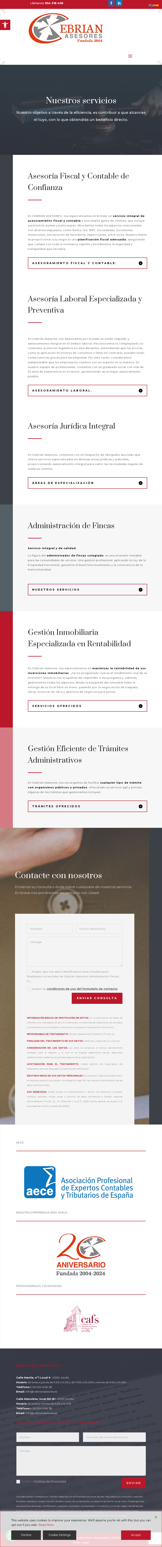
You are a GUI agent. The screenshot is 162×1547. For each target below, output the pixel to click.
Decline (26, 1535)
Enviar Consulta (97, 998)
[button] (5, 25)
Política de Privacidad (50, 1481)
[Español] (156, 5)
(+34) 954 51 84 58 (41, 1387)
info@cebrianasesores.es (41, 1391)
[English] (151, 5)
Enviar (133, 1483)
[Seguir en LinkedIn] (119, 3)
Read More (46, 1525)
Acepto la (43, 1481)
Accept (136, 1535)
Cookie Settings (60, 1535)
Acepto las (75, 989)
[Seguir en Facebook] (111, 3)
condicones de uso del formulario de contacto (82, 989)
